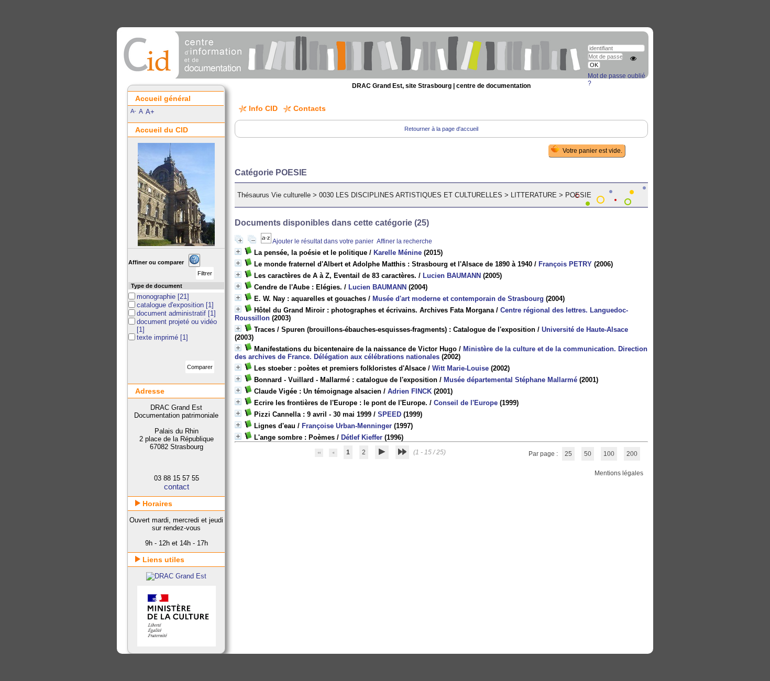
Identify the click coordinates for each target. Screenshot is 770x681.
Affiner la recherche (404, 241)
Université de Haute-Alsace (585, 329)
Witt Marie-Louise (460, 368)
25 (568, 453)
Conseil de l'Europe (466, 403)
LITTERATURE (534, 195)
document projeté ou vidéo (177, 322)
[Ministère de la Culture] (176, 644)
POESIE (578, 195)
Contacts (309, 108)
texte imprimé (158, 337)
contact (176, 486)
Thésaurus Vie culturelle (274, 195)
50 (587, 453)
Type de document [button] (156, 286)
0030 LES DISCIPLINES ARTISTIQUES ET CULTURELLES (410, 195)
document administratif (172, 313)
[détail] (238, 251)
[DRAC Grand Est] (176, 576)
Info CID (263, 108)
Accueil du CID (161, 130)
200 (631, 453)
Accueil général (163, 98)
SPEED (389, 414)
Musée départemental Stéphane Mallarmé (510, 380)
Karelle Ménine (397, 252)
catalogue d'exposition (171, 305)
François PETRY (565, 264)
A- (133, 111)
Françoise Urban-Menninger (347, 426)
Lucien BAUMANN (452, 276)
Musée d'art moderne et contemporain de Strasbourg (458, 299)
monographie (157, 296)
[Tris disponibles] (266, 241)
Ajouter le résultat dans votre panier (322, 241)
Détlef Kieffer (361, 437)
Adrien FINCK (410, 391)
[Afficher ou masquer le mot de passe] (633, 58)
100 (608, 453)
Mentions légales (619, 473)
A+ (150, 112)
